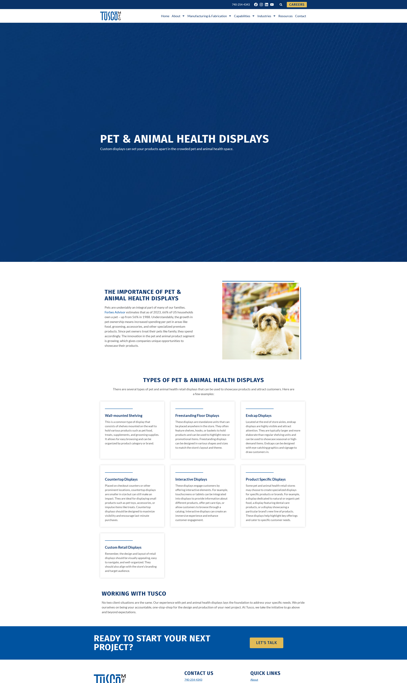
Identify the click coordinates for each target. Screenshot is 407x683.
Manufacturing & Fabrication (207, 16)
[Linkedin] (266, 4)
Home (165, 16)
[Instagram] (261, 4)
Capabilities (242, 16)
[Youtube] (272, 4)
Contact (300, 16)
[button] (281, 4)
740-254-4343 (241, 4)
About (176, 16)
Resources (285, 16)
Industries (264, 16)
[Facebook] (256, 4)
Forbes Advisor (115, 312)
